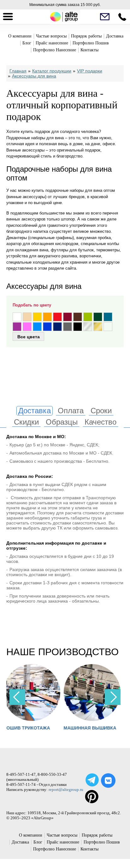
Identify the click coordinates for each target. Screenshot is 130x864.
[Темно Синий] (57, 327)
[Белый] (17, 317)
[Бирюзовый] (108, 317)
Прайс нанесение (52, 43)
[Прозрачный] (108, 327)
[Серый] (67, 327)
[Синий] (47, 327)
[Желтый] (37, 317)
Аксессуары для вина (34, 75)
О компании (20, 36)
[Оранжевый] (47, 317)
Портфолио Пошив (91, 43)
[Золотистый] (98, 327)
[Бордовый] (67, 317)
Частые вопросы (51, 36)
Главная (18, 70)
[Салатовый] (88, 317)
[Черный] (78, 327)
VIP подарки (89, 70)
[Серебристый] (88, 327)
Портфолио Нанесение (54, 50)
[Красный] (57, 317)
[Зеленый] (98, 317)
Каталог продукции (51, 70)
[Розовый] (27, 327)
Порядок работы (86, 36)
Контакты (89, 50)
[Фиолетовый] (17, 327)
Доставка (114, 36)
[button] (113, 697)
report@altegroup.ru (66, 789)
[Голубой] (37, 327)
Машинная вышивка (53, 727)
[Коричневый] (78, 317)
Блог (26, 43)
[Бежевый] (27, 317)
